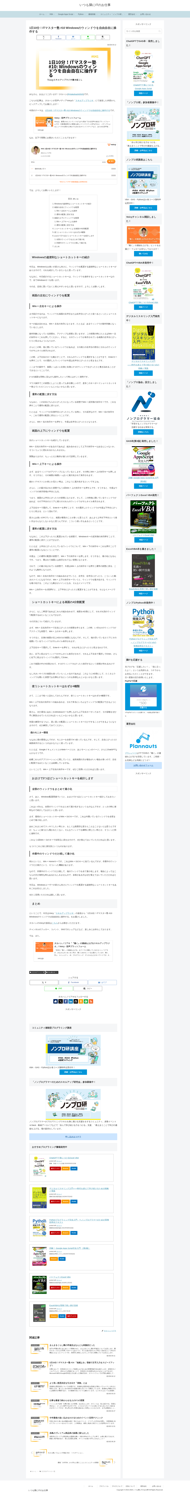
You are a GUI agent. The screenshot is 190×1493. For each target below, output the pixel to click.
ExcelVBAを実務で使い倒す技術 (63, 1305)
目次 (70, 199)
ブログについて (117, 1486)
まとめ (57, 246)
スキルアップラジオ (84, 100)
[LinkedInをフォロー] (71, 1001)
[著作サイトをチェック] (55, 1001)
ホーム (90, 1486)
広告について (130, 1486)
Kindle (74, 1168)
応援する (143, 707)
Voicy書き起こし (53, 972)
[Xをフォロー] (60, 1001)
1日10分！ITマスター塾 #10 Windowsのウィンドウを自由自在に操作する (77, 110)
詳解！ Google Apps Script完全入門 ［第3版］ (69, 1248)
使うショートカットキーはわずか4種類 (69, 232)
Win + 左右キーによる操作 (66, 211)
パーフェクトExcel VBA (60, 1277)
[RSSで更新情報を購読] (91, 1001)
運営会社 (143, 1486)
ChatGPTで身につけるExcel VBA (64, 1158)
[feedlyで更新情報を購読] (86, 1001)
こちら (55, 923)
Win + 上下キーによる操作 (66, 222)
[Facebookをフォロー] (65, 1001)
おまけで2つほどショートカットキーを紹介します (74, 236)
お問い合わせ (156, 1486)
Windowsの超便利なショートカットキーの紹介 (72, 204)
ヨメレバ (59, 1161)
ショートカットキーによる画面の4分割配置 (71, 229)
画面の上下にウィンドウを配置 (66, 218)
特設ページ (143, 93)
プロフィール (104, 1486)
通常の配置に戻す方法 (65, 214)
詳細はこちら (143, 432)
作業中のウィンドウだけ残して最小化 (71, 243)
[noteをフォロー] (76, 1001)
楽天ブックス (55, 1168)
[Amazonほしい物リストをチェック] (81, 1001)
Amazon (65, 1168)
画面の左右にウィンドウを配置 (66, 207)
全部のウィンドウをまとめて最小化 (70, 239)
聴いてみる (143, 254)
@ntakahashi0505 (75, 94)
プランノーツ (131, 753)
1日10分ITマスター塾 (38, 972)
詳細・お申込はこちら (73, 1072)
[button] (103, 37)
